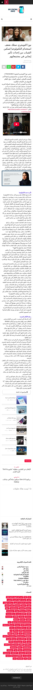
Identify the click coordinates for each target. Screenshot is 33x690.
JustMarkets (26, 633)
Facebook (16, 677)
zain (14, 658)
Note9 (8, 639)
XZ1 (29, 658)
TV (17, 653)
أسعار (29, 600)
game (11, 625)
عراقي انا (26, 582)
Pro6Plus (27, 644)
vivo (25, 656)
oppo (28, 642)
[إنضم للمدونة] (2, 2)
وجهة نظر (26, 568)
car (14, 614)
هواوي (28, 605)
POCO (11, 642)
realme (16, 644)
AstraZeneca (14, 608)
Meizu (10, 633)
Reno (19, 647)
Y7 (25, 658)
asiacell (22, 608)
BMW (28, 614)
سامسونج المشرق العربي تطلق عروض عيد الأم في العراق (10, 410)
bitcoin (23, 611)
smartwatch (27, 650)
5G (25, 597)
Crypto (28, 619)
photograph (18, 642)
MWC (28, 639)
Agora (23, 605)
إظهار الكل (29, 586)
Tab (16, 650)
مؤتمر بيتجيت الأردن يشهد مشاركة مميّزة (20, 550)
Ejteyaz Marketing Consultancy (21, 622)
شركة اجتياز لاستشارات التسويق (22, 602)
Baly (7, 608)
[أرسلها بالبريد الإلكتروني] (4, 67)
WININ (19, 656)
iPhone (16, 630)
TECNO (28, 653)
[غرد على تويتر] (18, 67)
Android (17, 605)
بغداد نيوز (26, 570)
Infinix (12, 628)
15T (29, 597)
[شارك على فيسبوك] (23, 67)
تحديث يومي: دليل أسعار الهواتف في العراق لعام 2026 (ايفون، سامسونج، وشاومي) (21, 525)
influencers (27, 630)
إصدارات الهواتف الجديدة (19, 600)
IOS (21, 630)
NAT (24, 639)
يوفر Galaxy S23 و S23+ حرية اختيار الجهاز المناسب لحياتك (11, 420)
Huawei (18, 628)
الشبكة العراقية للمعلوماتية (21, 574)
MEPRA (28, 636)
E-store (22, 619)
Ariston (28, 608)
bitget (17, 611)
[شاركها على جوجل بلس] (13, 67)
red (11, 644)
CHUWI (16, 616)
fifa (9, 622)
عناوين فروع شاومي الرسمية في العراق (20, 543)
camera (19, 614)
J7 (11, 630)
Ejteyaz (16, 619)
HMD (29, 628)
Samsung (27, 460)
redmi (6, 644)
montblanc (12, 636)
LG (20, 633)
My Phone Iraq (12, 685)
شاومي (9, 600)
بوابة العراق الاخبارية (23, 584)
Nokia (19, 639)
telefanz (22, 653)
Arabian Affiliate (23, 578)
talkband (10, 650)
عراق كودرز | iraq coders (21, 580)
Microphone (20, 636)
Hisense (5, 625)
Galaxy (17, 625)
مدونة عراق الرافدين (23, 566)
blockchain (10, 611)
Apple (7, 605)
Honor (24, 628)
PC (24, 642)
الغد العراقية (25, 572)
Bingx (28, 611)
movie (5, 636)
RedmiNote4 (26, 647)
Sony (20, 650)
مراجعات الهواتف (8, 602)
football (28, 625)
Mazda (16, 633)
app (12, 605)
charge (22, 616)
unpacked (7, 653)
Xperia (8, 656)
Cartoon (28, 616)
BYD (24, 614)
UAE (13, 653)
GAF (22, 625)
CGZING (26, 576)
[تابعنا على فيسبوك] (6, 2)
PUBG (21, 644)
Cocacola (9, 616)
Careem (9, 614)
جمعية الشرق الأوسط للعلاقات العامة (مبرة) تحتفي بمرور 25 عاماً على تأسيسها (20, 530)
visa (29, 656)
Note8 (14, 639)
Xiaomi (14, 656)
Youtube (20, 658)
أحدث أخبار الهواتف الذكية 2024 (15, 597)
